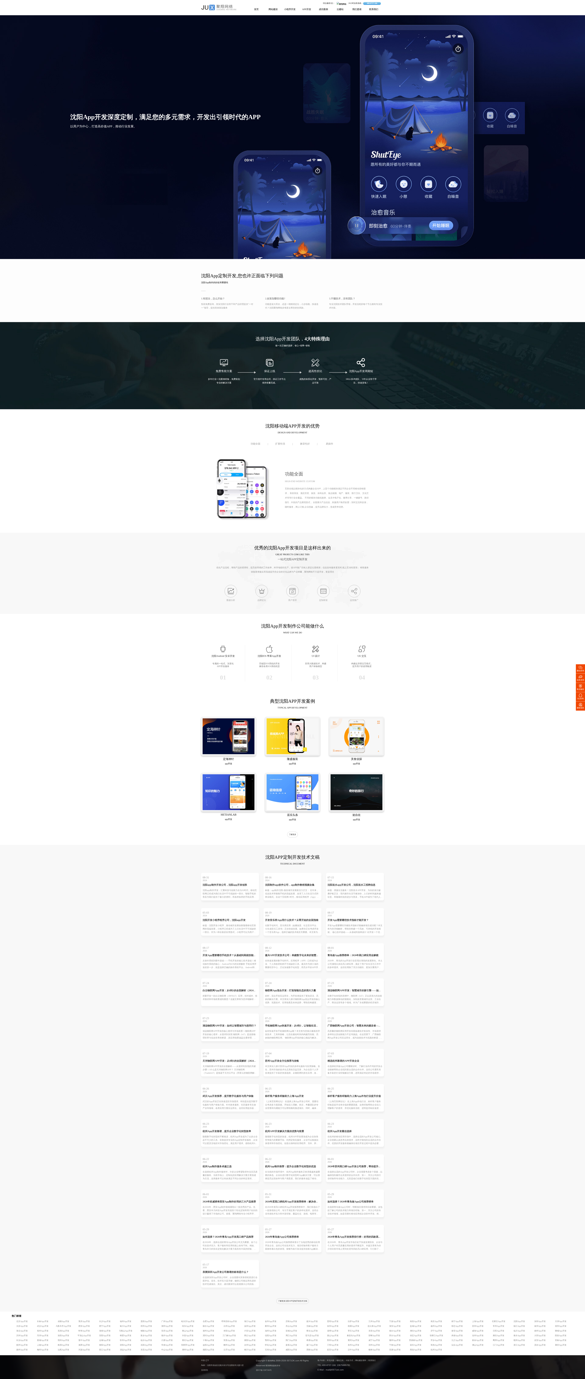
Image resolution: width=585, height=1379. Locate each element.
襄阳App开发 (250, 1340)
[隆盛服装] (292, 754)
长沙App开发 (105, 1321)
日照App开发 (498, 1331)
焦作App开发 (167, 1336)
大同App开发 (540, 1336)
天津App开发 (560, 1321)
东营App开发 (374, 1331)
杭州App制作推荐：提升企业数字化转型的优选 (290, 1166)
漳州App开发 (374, 1345)
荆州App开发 (333, 1340)
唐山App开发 (333, 1336)
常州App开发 (498, 1326)
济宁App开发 (436, 1331)
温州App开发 (250, 1326)
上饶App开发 (42, 1345)
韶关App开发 (415, 1345)
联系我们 (373, 9)
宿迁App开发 (457, 1326)
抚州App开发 (22, 1345)
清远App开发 (125, 1350)
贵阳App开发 (146, 1321)
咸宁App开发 (374, 1340)
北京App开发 (22, 1321)
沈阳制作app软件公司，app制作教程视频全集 (289, 885)
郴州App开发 (229, 1345)
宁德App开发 (395, 1345)
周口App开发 (291, 1336)
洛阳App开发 (63, 1336)
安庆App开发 (167, 1331)
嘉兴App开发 (312, 1321)
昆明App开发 (333, 1321)
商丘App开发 (250, 1336)
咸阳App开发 (291, 1350)
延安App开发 (333, 1350)
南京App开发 (436, 1321)
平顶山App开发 (84, 1336)
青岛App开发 (312, 1331)
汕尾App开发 (63, 1350)
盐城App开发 (415, 1326)
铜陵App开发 (146, 1331)
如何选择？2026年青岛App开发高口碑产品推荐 (228, 1237)
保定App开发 (415, 1336)
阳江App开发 (105, 1350)
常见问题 (330, 1360)
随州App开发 (395, 1340)
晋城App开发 (42, 1340)
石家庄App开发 (498, 1321)
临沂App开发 (519, 1331)
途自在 (356, 815)
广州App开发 (167, 1321)
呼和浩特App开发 (229, 1321)
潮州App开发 (187, 1350)
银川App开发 (125, 1326)
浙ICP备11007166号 (264, 1370)
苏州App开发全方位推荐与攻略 (282, 1061)
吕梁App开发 (167, 1340)
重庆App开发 (84, 1321)
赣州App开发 (519, 1340)
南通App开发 (353, 1326)
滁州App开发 (208, 1331)
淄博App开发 (333, 1331)
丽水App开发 (208, 1326)
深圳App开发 (540, 1321)
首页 (256, 9)
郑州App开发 (146, 1326)
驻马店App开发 (312, 1336)
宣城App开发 (291, 1331)
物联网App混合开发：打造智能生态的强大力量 (290, 990)
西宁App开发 (105, 1326)
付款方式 (349, 1360)
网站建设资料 (360, 1360)
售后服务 (580, 687)
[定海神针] (228, 754)
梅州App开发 (42, 1350)
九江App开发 (457, 1340)
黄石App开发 (187, 1340)
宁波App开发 (395, 1321)
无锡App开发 (312, 1326)
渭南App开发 (312, 1350)
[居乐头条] (292, 810)
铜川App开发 (250, 1350)
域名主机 (340, 1360)
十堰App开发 (208, 1340)
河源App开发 (84, 1350)
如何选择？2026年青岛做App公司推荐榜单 (351, 1201)
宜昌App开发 (229, 1340)
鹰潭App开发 (498, 1340)
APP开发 (306, 9)
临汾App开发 (146, 1340)
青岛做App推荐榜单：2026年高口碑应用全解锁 (353, 955)
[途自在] (356, 810)
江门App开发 (498, 1345)
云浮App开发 (229, 1350)
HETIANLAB (228, 814)
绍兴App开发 (187, 1326)
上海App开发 (478, 1321)
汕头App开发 (457, 1345)
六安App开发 (250, 1331)
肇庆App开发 (560, 1345)
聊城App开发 (560, 1331)
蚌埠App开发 (84, 1331)
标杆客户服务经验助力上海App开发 (284, 1096)
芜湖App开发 (63, 1331)
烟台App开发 (395, 1331)
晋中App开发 (84, 1340)
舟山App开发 (291, 1326)
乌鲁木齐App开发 (63, 1326)
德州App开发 (540, 1331)
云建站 (340, 9)
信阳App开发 (270, 1336)
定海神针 (228, 759)
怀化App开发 (270, 1345)
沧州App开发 (478, 1336)
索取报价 (580, 705)
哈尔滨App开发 (188, 1321)
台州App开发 (229, 1326)
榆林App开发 (374, 1350)
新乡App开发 (146, 1336)
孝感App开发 (312, 1340)
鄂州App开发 (270, 1340)
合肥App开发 (208, 1321)
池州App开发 (270, 1331)
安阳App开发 (105, 1336)
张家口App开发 (436, 1336)
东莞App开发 (146, 1350)
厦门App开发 (312, 1345)
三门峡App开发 (229, 1336)
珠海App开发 (436, 1345)
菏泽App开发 (42, 1336)
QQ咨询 (580, 696)
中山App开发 (167, 1350)
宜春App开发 (560, 1340)
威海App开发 (478, 1331)
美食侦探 (356, 759)
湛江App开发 (519, 1345)
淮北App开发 (22, 1331)
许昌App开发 (187, 1336)
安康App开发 (395, 1350)
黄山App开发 (187, 1331)
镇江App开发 (519, 1326)
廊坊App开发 (498, 1336)
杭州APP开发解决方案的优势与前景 (284, 1131)
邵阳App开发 (125, 1345)
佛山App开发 (478, 1345)
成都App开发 (63, 1321)
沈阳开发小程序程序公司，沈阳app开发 (224, 920)
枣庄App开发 (353, 1331)
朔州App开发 (63, 1340)
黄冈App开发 (353, 1340)
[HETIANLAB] (228, 810)
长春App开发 (42, 1321)
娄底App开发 (291, 1345)
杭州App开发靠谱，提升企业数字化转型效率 (227, 1131)
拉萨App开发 (353, 1321)
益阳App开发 (208, 1345)
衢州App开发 (270, 1326)
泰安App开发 (457, 1331)
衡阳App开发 (105, 1345)
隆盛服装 (292, 759)
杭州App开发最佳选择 (340, 1131)
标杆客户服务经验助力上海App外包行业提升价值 (354, 1096)
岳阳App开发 (146, 1345)
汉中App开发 (353, 1350)
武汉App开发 (42, 1326)
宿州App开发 (560, 1326)
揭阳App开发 (208, 1350)
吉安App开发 (540, 1340)
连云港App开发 (374, 1326)
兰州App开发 (374, 1321)
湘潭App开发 (84, 1345)
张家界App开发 (188, 1345)
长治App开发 (22, 1340)
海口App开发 (250, 1321)
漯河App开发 (208, 1336)
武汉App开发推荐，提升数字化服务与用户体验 (228, 1096)
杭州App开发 (436, 1350)
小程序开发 (290, 9)
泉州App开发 (353, 1345)
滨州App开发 (22, 1336)
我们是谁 (357, 9)
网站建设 (273, 9)
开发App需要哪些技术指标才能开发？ (348, 920)
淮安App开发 (395, 1326)
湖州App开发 (167, 1326)
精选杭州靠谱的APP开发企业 (343, 1061)
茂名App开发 (540, 1345)
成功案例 (323, 9)
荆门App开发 (291, 1340)
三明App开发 (333, 1345)
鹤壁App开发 (125, 1336)
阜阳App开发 (229, 1331)
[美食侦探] (356, 754)
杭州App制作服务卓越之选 (217, 1166)
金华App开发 (270, 1321)
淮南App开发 (105, 1331)
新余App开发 (478, 1340)
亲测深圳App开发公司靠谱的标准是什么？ (226, 1272)
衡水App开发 (519, 1336)
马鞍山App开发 (125, 1331)
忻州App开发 (125, 1340)
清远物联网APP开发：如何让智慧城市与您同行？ (229, 1025)
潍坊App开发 (415, 1331)
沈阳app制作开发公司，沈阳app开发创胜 (225, 885)
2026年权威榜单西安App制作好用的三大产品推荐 (229, 1201)
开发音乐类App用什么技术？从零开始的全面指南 (291, 920)
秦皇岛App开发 (353, 1336)
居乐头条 (292, 815)
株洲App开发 (63, 1345)
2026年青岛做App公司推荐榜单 (282, 1237)
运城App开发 (105, 1340)
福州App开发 (125, 1321)
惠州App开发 (22, 1350)
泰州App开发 (540, 1326)
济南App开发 (291, 1321)
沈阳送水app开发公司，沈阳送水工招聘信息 (351, 885)
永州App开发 (250, 1345)
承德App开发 (457, 1336)
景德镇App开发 (415, 1340)
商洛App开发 (415, 1350)
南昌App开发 (415, 1321)
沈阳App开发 (519, 1321)
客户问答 (321, 1360)
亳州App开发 (42, 1331)
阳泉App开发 (560, 1336)
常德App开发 (167, 1345)
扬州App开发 (436, 1326)
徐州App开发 (333, 1326)
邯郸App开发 (374, 1336)
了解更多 (292, 835)
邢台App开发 (395, 1336)
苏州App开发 (478, 1326)
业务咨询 (580, 677)
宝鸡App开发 (270, 1350)
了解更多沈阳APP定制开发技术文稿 (292, 1301)
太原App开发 (22, 1326)
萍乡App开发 (436, 1340)
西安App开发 (84, 1326)
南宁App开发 (457, 1321)
